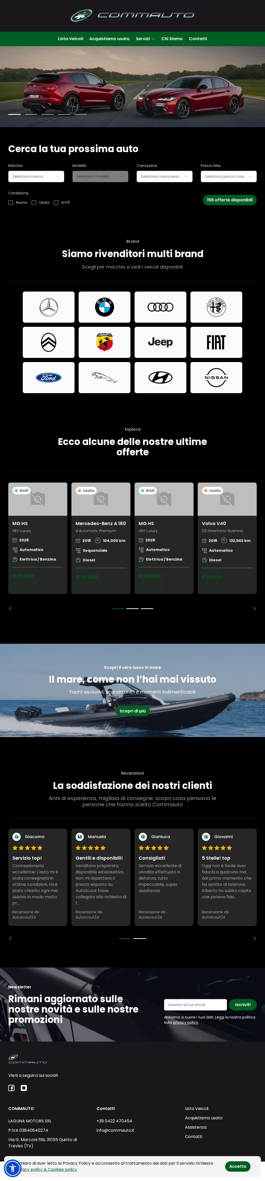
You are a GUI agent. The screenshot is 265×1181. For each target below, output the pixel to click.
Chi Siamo (172, 39)
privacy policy (185, 1022)
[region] (132, 547)
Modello (79, 165)
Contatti (198, 39)
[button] (12, 1168)
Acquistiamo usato (109, 39)
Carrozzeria (147, 165)
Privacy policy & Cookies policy (45, 1169)
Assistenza (196, 1127)
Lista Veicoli (70, 39)
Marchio (15, 165)
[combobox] (36, 176)
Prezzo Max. (211, 165)
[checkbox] (10, 202)
